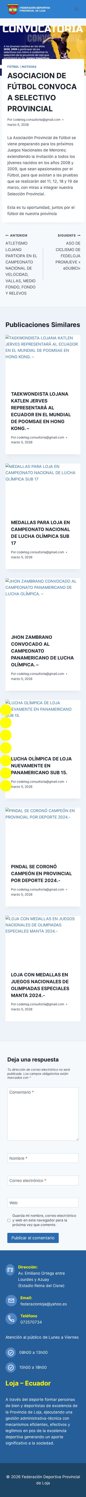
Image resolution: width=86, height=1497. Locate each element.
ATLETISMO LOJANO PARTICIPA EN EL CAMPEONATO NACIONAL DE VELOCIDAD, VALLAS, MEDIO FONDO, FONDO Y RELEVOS (21, 265)
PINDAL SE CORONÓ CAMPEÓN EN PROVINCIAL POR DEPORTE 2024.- (41, 873)
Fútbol (13, 66)
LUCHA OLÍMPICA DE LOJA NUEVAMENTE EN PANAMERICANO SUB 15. (41, 765)
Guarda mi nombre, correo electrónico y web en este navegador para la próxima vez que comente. (44, 1220)
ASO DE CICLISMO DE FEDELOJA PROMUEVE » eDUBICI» (67, 252)
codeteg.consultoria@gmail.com (37, 119)
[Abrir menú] (76, 9)
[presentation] (43, 360)
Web (13, 1203)
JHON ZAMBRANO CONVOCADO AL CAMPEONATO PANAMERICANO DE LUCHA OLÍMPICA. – (42, 651)
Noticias (29, 66)
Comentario (21, 1092)
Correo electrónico (27, 1180)
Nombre (18, 1158)
